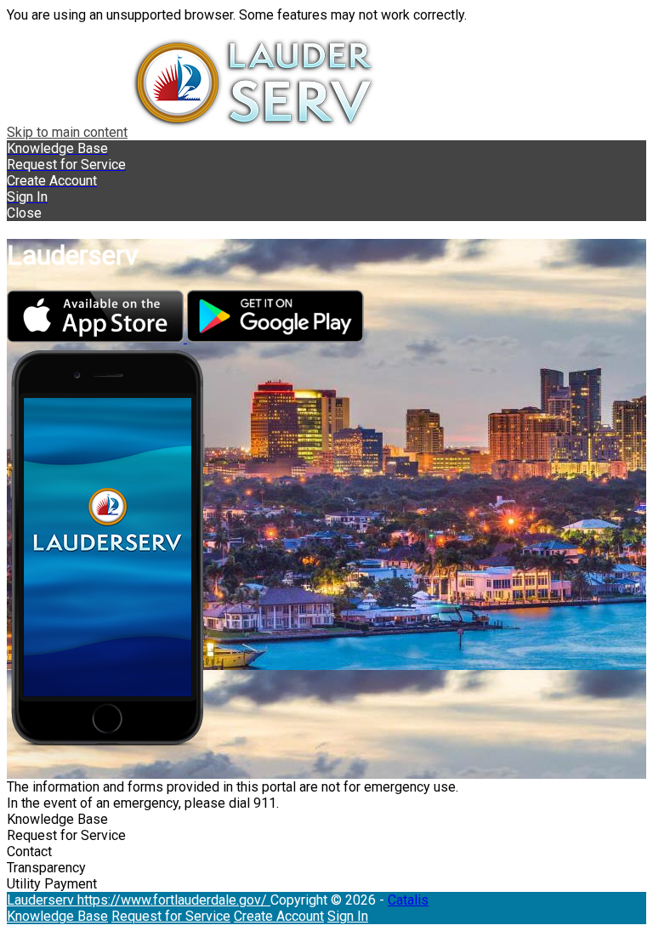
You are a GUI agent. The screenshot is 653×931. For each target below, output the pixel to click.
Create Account (279, 916)
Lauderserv (42, 900)
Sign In (347, 916)
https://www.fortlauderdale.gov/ (173, 900)
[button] (326, 213)
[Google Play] (275, 338)
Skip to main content (67, 132)
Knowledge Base (57, 916)
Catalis (408, 900)
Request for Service (170, 916)
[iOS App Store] (97, 338)
